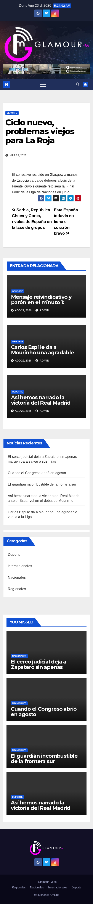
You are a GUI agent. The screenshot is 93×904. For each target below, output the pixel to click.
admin (44, 310)
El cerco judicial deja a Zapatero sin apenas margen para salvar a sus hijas (42, 670)
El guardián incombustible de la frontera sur (42, 484)
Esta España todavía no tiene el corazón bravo (66, 222)
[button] (77, 84)
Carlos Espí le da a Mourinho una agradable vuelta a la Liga (42, 352)
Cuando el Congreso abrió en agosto (37, 473)
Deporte (12, 113)
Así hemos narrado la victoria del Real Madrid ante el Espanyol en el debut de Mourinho (41, 405)
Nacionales (17, 577)
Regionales (17, 589)
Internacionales (20, 566)
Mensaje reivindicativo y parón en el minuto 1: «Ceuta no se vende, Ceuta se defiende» (45, 305)
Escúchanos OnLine (46, 894)
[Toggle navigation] (43, 84)
